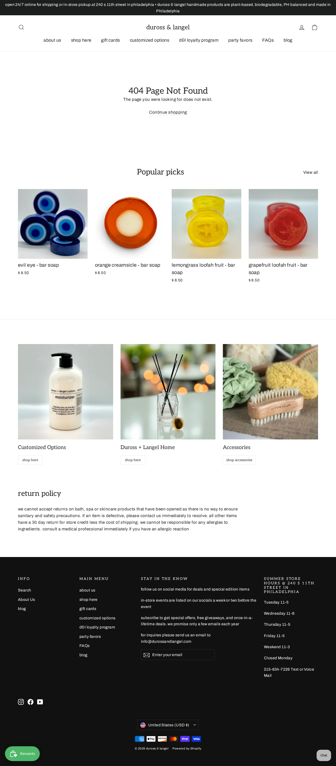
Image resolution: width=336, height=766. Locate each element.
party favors (240, 40)
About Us (26, 599)
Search (24, 590)
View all (310, 172)
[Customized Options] (65, 391)
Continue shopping (168, 112)
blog (288, 40)
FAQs (268, 40)
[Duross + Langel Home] (168, 391)
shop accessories (239, 460)
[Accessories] (270, 391)
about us (52, 40)
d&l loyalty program (198, 40)
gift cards (110, 40)
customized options (149, 40)
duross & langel (168, 27)
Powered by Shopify (186, 748)
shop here (81, 40)
